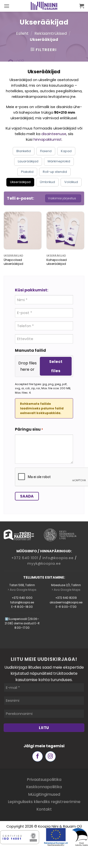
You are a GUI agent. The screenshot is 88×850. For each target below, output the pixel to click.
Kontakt (44, 809)
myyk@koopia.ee (44, 563)
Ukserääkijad (20, 182)
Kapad (66, 151)
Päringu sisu (29, 429)
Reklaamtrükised (50, 33)
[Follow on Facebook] (37, 756)
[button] (7, 6)
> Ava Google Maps (22, 590)
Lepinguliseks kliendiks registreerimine (44, 801)
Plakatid (27, 172)
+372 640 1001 (24, 557)
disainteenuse (53, 133)
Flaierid (46, 151)
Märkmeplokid (59, 161)
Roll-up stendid (55, 172)
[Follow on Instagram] (50, 756)
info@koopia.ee (58, 557)
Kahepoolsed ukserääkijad (56, 262)
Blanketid (23, 151)
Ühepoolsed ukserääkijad (13, 262)
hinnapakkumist (47, 139)
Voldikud (71, 182)
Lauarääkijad (28, 161)
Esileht (22, 33)
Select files (56, 366)
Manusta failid (30, 350)
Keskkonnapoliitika (44, 787)
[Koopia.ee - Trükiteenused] (44, 6)
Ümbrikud (47, 182)
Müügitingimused (44, 794)
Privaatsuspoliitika (44, 779)
